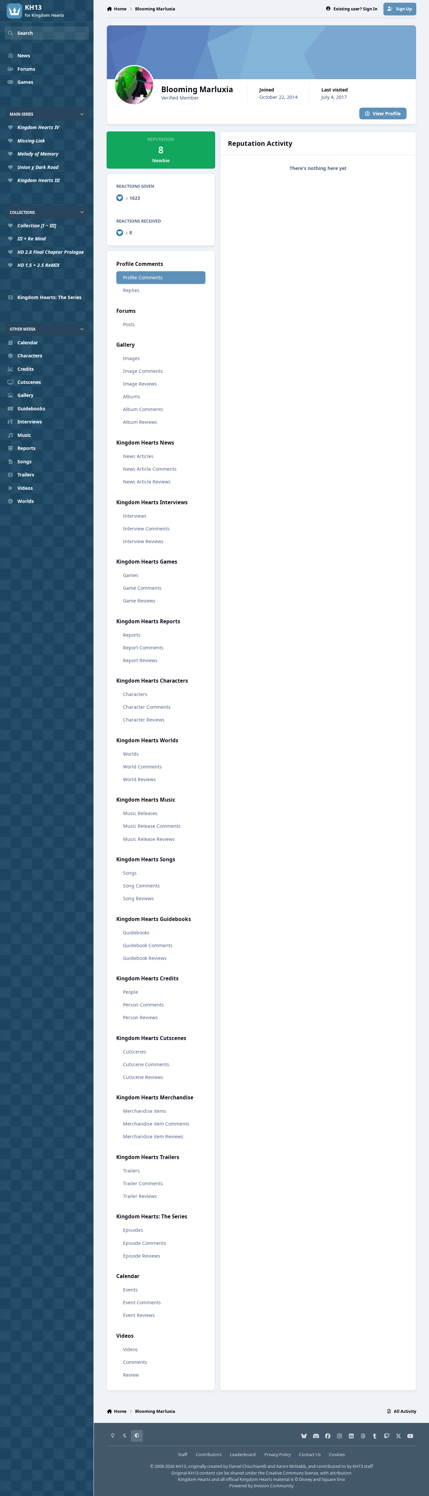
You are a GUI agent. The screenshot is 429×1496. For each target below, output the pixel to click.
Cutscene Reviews (143, 1077)
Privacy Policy (277, 1454)
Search (25, 33)
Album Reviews (140, 422)
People (130, 992)
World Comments (142, 766)
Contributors (209, 1454)
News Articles (138, 456)
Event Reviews (139, 1315)
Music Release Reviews (149, 839)
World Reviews (139, 779)
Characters (135, 694)
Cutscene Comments (146, 1064)
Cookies (337, 1454)
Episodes (133, 1230)
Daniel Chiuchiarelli (247, 1466)
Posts (129, 324)
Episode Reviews (141, 1256)
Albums (131, 396)
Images (131, 358)
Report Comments (143, 647)
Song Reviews (138, 898)
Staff (182, 1454)
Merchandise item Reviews (153, 1136)
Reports (131, 635)
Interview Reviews (143, 541)
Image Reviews (140, 384)
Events (130, 1289)
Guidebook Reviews (145, 958)
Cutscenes (134, 1051)
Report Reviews (140, 660)
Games (130, 575)
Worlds (131, 754)
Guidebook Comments (148, 945)
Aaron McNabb (291, 1466)
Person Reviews (140, 1017)
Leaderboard (243, 1454)
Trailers (131, 1170)
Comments (135, 1362)
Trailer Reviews (140, 1196)
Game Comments (142, 588)
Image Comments (143, 371)
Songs (130, 873)
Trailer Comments (143, 1183)
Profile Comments (143, 277)
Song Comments (141, 885)
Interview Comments (146, 528)
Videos (130, 1349)
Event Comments (142, 1302)
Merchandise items (144, 1111)
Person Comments (143, 1004)
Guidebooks (136, 932)
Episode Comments (144, 1243)
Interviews (134, 516)
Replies (131, 290)
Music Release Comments (152, 826)
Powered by (261, 1486)
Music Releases (140, 813)
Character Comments (147, 707)
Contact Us (310, 1454)
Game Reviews (139, 600)
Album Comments (143, 409)
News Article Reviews (147, 481)
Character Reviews (144, 719)
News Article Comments (150, 469)
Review (131, 1375)
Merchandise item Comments (156, 1123)
